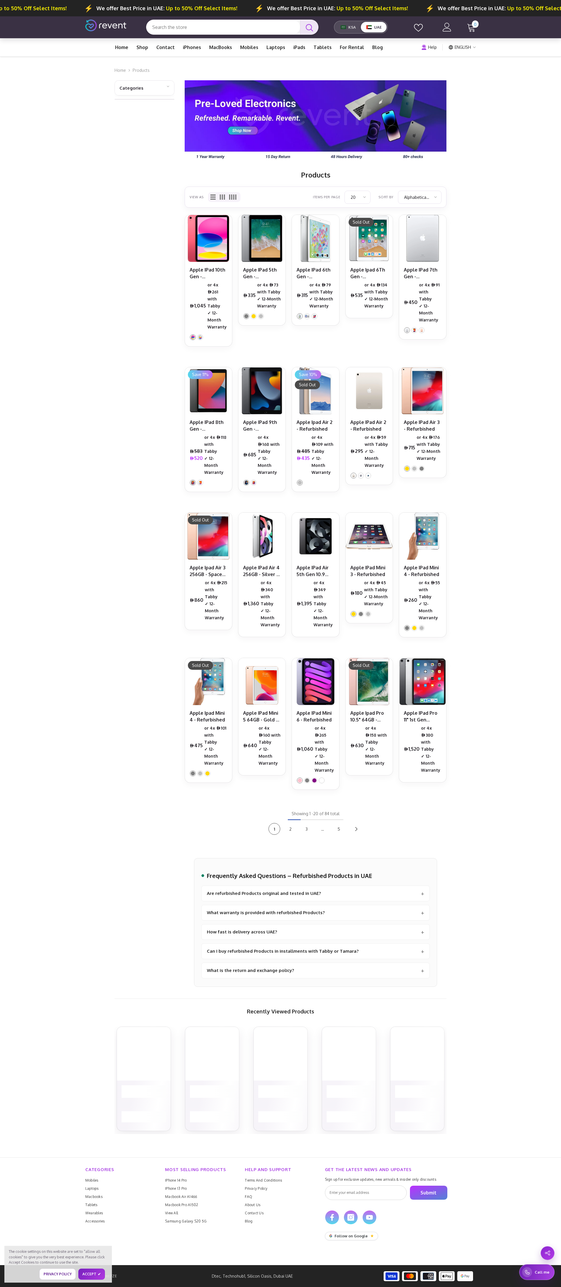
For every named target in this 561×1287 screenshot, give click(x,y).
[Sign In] (447, 27)
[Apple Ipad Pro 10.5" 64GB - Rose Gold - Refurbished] (369, 681)
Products (141, 70)
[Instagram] (351, 1217)
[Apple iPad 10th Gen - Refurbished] (208, 238)
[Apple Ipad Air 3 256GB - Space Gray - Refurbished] (208, 536)
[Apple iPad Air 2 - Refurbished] (369, 390)
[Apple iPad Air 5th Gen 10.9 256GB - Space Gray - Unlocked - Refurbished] (315, 536)
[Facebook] (332, 1217)
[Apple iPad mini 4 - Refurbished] (422, 536)
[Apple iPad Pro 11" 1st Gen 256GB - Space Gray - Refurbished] (422, 681)
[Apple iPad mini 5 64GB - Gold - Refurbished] (261, 681)
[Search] (232, 27)
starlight (322, 780)
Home (120, 70)
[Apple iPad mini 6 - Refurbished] (315, 681)
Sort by (386, 197)
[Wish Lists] (418, 27)
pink (193, 337)
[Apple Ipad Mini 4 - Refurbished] (208, 681)
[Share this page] (548, 1253)
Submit (428, 1193)
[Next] (356, 829)
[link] (315, 121)
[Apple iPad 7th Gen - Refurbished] (422, 238)
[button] (213, 197)
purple (314, 780)
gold (254, 316)
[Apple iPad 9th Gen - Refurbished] (261, 390)
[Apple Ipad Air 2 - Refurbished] (315, 390)
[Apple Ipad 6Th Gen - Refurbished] (369, 238)
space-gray (246, 316)
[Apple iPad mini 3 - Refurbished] (369, 536)
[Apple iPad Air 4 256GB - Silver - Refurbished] (261, 536)
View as (197, 197)
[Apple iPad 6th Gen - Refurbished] (315, 238)
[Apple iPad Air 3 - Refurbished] (422, 390)
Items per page (326, 197)
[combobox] (223, 27)
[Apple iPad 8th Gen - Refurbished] (208, 390)
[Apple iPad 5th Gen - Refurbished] (261, 238)
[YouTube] (369, 1217)
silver (200, 337)
